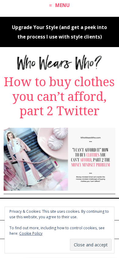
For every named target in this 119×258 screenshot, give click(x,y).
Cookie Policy (30, 233)
